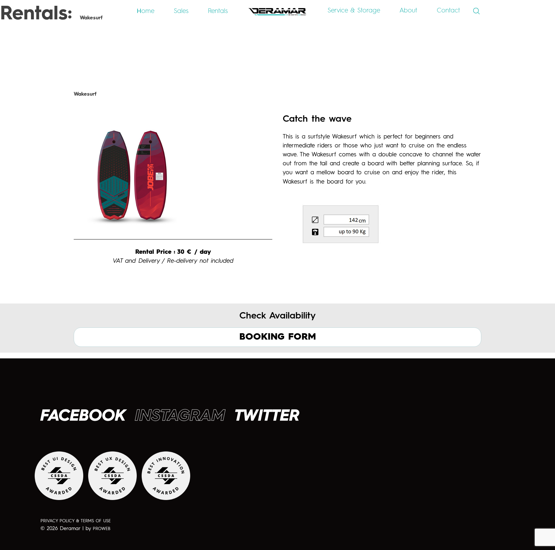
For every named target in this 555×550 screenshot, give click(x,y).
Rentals (218, 11)
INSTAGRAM (180, 416)
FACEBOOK (83, 416)
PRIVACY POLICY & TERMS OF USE (75, 521)
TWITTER (267, 416)
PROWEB (101, 529)
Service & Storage (354, 11)
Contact (448, 11)
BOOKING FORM (277, 337)
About (408, 11)
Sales (181, 11)
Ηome (145, 11)
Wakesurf (85, 94)
